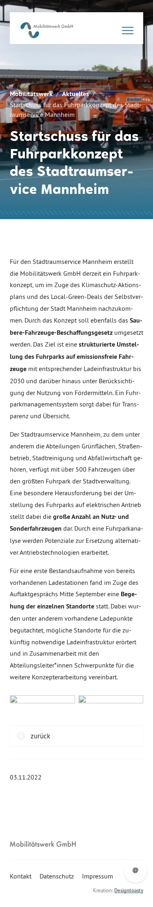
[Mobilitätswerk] (46, 30)
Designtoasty (128, 890)
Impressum (97, 876)
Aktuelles (75, 94)
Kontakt (20, 876)
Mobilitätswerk (31, 94)
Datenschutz (57, 876)
